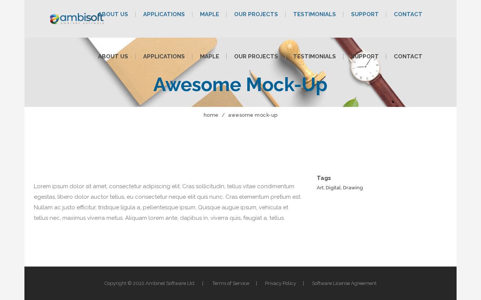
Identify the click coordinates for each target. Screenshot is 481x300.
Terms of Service (230, 283)
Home (211, 115)
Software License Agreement (344, 283)
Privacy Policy (280, 283)
